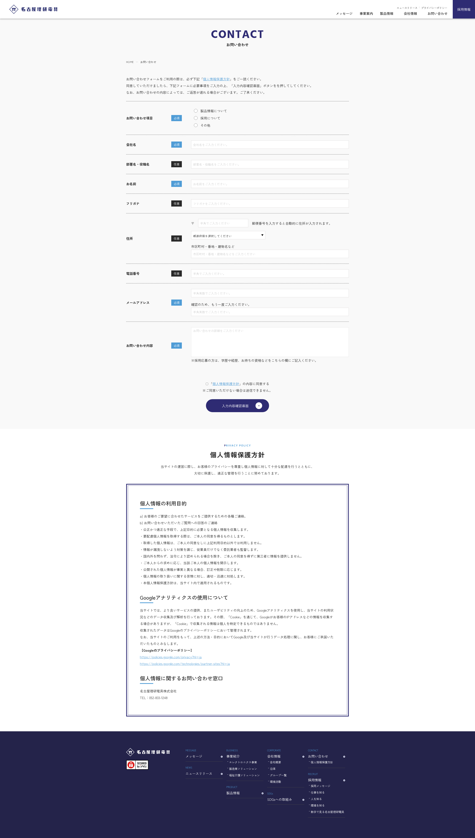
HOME (130, 62)
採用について (210, 118)
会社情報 (410, 13)
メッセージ (344, 13)
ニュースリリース (407, 7)
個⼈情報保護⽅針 (225, 383)
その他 (205, 125)
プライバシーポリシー (434, 7)
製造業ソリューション (243, 769)
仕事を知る (318, 792)
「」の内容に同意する (239, 383)
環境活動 (275, 782)
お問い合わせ (438, 13)
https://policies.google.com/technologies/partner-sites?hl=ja (185, 663)
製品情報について (213, 110)
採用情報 (464, 9)
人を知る (316, 799)
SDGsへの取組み (279, 797)
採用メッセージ (320, 786)
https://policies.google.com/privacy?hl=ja (171, 656)
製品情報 (386, 13)
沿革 (273, 769)
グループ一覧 (278, 775)
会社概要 (275, 762)
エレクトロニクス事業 (243, 762)
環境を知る (318, 805)
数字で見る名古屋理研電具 (327, 812)
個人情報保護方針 (216, 79)
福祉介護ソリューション (244, 775)
